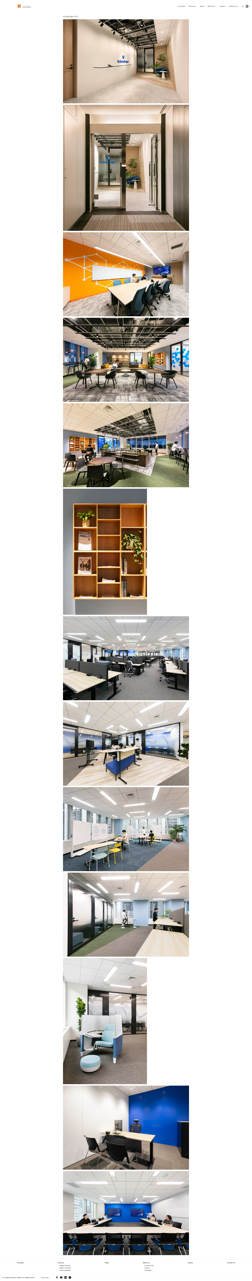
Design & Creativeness (65, 1268)
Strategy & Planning (64, 1265)
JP (243, 6)
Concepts (181, 6)
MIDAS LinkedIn (65, 1277)
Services (192, 6)
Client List (147, 1268)
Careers (223, 6)
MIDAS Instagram (70, 1277)
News (202, 6)
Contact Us (233, 6)
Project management (65, 1270)
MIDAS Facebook (57, 1277)
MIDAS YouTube (61, 1277)
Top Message (147, 1270)
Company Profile (149, 1265)
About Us (211, 6)
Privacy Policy (45, 1277)
